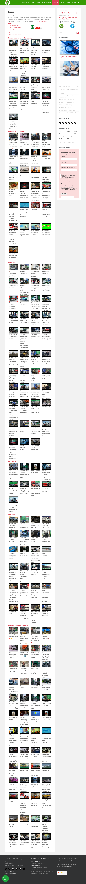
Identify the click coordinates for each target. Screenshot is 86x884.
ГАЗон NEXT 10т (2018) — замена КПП (69, 89)
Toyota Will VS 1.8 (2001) (65, 107)
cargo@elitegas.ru (35, 869)
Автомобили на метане (15, 34)
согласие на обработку (71, 183)
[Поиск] (78, 33)
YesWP (14, 873)
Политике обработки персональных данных (69, 186)
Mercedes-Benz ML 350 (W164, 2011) (68, 113)
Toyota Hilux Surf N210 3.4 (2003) (67, 110)
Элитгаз (11, 33)
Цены (37, 2)
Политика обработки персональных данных (67, 864)
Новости (62, 2)
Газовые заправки (46, 2)
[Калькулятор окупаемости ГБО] (69, 68)
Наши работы (25, 2)
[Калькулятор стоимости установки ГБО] (69, 47)
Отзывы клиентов (13, 25)
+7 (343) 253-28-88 (68, 12)
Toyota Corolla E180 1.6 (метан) (67, 99)
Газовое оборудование (15, 27)
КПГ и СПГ (11, 31)
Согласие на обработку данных (64, 866)
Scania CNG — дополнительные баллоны (67, 92)
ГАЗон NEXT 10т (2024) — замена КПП (69, 87)
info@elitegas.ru (35, 867)
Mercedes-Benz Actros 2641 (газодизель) (66, 96)
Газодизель (12, 29)
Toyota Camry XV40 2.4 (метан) (67, 102)
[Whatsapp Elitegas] (61, 26)
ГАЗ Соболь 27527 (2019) (65, 105)
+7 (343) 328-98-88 (68, 17)
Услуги (32, 2)
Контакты (68, 2)
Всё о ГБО (55, 2)
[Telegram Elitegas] (72, 26)
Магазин (74, 2)
